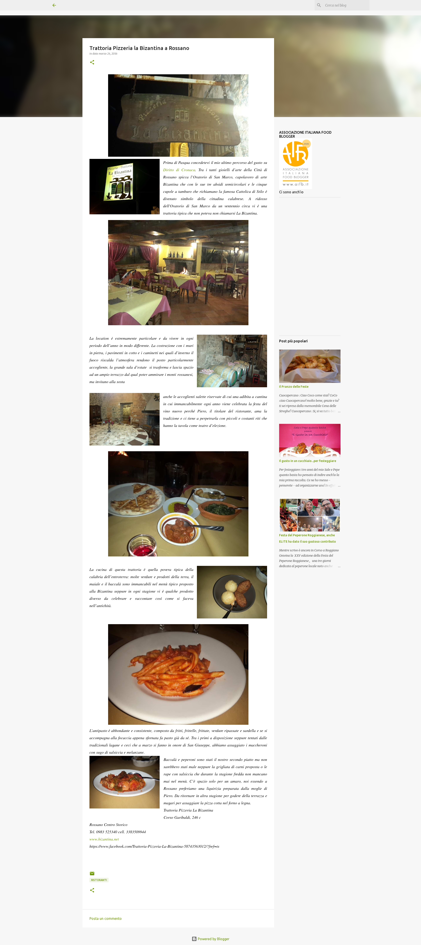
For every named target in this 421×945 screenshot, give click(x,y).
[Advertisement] (310, 266)
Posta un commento (105, 918)
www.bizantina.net (104, 839)
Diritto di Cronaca (179, 169)
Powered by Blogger (213, 939)
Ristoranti (99, 880)
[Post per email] (92, 875)
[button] (92, 63)
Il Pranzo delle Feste (294, 386)
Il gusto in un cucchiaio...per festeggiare (307, 461)
